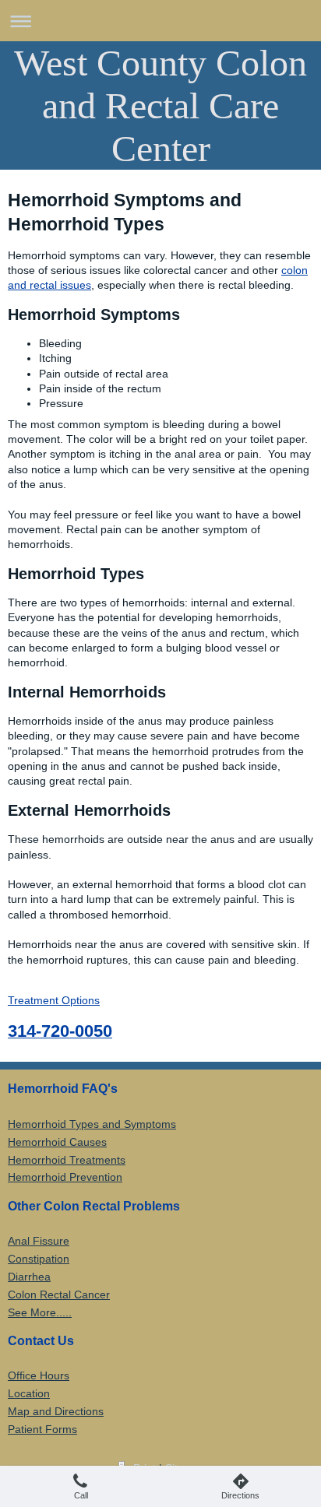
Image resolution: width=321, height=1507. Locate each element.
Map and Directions (56, 1411)
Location (29, 1393)
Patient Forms (42, 1429)
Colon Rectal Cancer (59, 1294)
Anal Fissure (38, 1241)
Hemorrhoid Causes (57, 1142)
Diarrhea (29, 1276)
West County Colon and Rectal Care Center (160, 105)
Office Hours (38, 1375)
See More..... (40, 1312)
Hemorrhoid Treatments (66, 1160)
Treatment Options (54, 1000)
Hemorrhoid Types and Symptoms (92, 1124)
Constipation (38, 1258)
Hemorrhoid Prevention (65, 1177)
